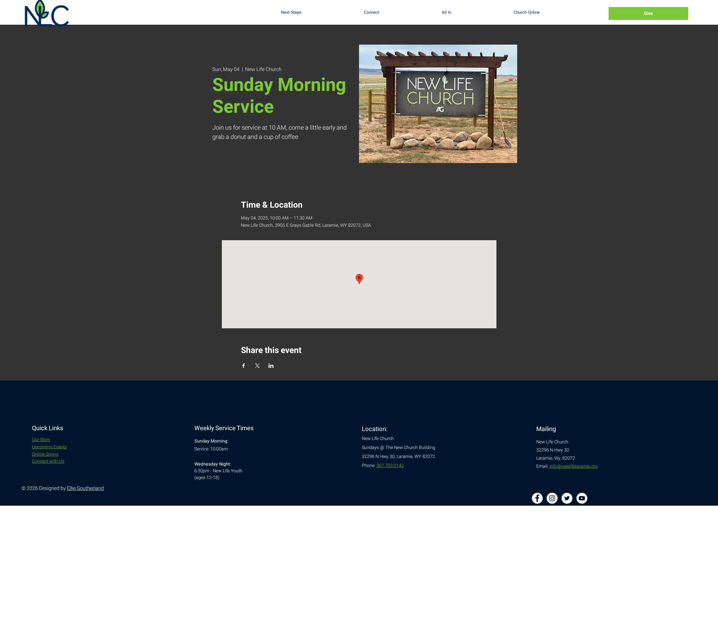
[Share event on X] (257, 365)
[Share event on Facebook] (243, 365)
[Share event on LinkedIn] (271, 365)
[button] (318, 12)
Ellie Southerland (85, 488)
